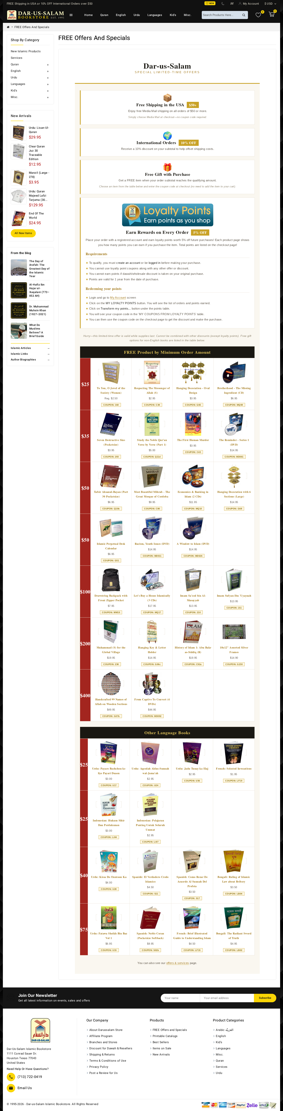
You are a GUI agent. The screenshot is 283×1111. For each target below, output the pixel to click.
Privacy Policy (98, 1067)
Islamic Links (30, 354)
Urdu (137, 15)
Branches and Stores (103, 1042)
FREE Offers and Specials (170, 1030)
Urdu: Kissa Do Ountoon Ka (108, 877)
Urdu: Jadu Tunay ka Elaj (192, 768)
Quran (104, 15)
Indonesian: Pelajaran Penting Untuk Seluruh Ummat (150, 825)
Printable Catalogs (165, 1036)
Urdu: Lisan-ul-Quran (39, 130)
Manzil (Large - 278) (39, 175)
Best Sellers (161, 1042)
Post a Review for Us (103, 1073)
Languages (154, 15)
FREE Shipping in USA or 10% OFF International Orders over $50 (49, 4)
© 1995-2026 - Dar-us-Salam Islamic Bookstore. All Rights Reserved (52, 1104)
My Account (118, 297)
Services (16, 58)
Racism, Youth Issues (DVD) (152, 544)
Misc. (187, 15)
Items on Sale (162, 1048)
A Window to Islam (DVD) (193, 544)
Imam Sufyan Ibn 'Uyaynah (234, 596)
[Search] (243, 15)
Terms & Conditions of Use (107, 1061)
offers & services (177, 963)
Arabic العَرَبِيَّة (224, 1030)
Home (88, 15)
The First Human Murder (193, 440)
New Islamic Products (26, 51)
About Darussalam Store (106, 1030)
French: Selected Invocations (233, 768)
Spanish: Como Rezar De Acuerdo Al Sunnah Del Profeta (192, 881)
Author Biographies (30, 360)
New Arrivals (161, 1054)
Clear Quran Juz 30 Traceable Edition (37, 152)
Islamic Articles (30, 348)
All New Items (23, 233)
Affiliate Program (101, 1036)
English (121, 15)
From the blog (21, 253)
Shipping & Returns (102, 1054)
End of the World (36, 215)
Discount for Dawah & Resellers (110, 1048)
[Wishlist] (258, 15)
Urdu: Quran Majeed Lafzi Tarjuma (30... (38, 195)
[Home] (10, 27)
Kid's (173, 15)
